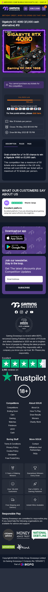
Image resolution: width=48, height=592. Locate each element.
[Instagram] (21, 312)
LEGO (12, 429)
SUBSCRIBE (24, 287)
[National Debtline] (40, 535)
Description (11, 144)
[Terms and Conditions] (13, 500)
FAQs (29, 144)
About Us (35, 407)
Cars (12, 415)
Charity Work (35, 422)
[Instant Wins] (35, 500)
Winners (35, 418)
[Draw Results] (13, 484)
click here (37, 113)
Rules (21, 144)
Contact (35, 444)
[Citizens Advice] (8, 535)
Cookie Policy (12, 451)
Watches (12, 422)
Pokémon (12, 425)
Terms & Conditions (12, 444)
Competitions (12, 407)
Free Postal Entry (12, 458)
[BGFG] (35, 484)
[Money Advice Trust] (23, 535)
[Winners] (13, 468)
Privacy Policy (12, 447)
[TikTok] (26, 312)
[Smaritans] (8, 547)
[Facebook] (16, 312)
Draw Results (35, 415)
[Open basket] (44, 9)
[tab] (11, 144)
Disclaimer (12, 454)
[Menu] (25, 9)
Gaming (12, 418)
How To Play (35, 411)
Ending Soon (12, 411)
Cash (12, 433)
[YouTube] (31, 312)
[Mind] (23, 547)
